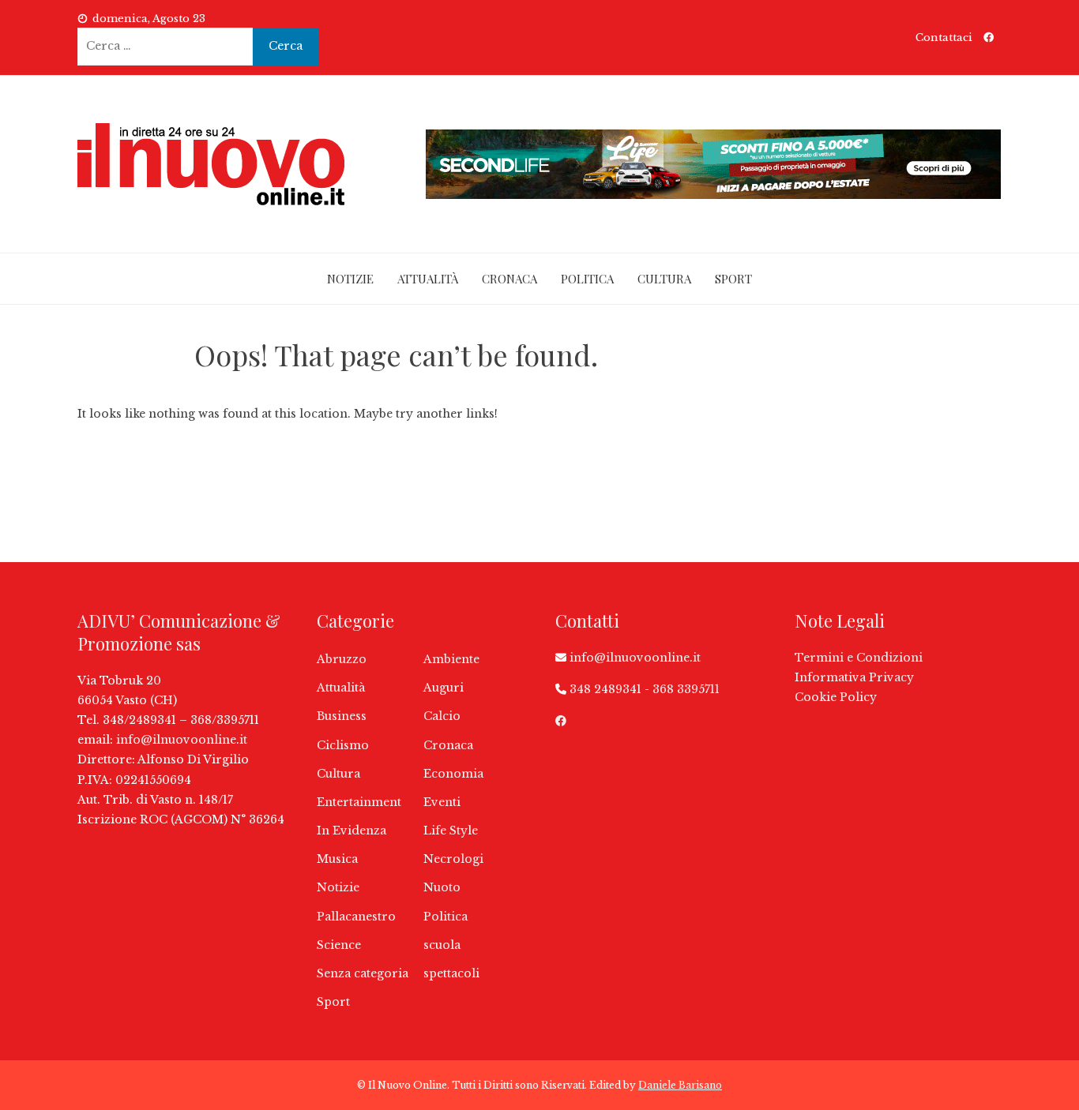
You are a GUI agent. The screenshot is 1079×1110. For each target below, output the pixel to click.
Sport (733, 279)
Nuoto (442, 887)
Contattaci (943, 37)
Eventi (442, 802)
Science (339, 945)
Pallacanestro (356, 916)
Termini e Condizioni (859, 658)
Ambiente (451, 659)
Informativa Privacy (854, 677)
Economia (453, 774)
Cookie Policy (836, 697)
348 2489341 (605, 689)
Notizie (350, 279)
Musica (337, 859)
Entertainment (359, 802)
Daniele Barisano (680, 1085)
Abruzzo (342, 659)
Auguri (443, 688)
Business (342, 716)
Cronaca (509, 279)
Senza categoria (362, 973)
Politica (587, 279)
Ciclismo (343, 745)
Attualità (427, 279)
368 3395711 (686, 689)
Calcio (442, 716)
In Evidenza (351, 830)
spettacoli (451, 973)
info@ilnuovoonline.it (181, 740)
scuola (442, 945)
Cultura (664, 279)
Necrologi (453, 859)
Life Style (450, 830)
